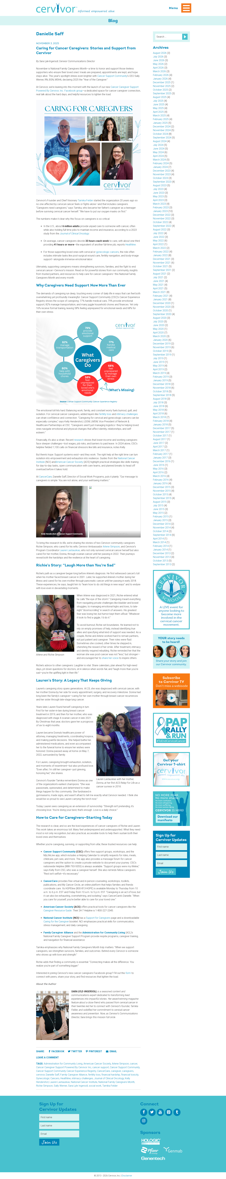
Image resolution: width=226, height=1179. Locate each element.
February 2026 (161, 75)
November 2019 (162, 347)
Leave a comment (47, 1057)
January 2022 (160, 255)
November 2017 (162, 431)
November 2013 (162, 557)
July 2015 (158, 505)
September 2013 (162, 564)
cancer (133, 1063)
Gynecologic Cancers (47, 1078)
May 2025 (158, 108)
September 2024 (162, 137)
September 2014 (162, 534)
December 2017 (161, 428)
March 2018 (159, 417)
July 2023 (158, 189)
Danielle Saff (52, 1074)
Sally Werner (60, 1085)
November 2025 (162, 86)
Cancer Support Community (112, 76)
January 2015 (160, 520)
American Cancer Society (69, 462)
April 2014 (158, 538)
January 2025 (160, 122)
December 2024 (161, 126)
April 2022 (158, 244)
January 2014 (160, 549)
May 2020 (158, 328)
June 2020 (158, 325)
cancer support (100, 1067)
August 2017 (160, 439)
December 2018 (161, 384)
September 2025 (162, 93)
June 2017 (158, 442)
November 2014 (162, 527)
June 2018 (158, 406)
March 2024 (159, 159)
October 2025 (160, 89)
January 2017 (160, 457)
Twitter (76, 1051)
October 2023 (160, 178)
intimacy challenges (127, 414)
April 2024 (158, 156)
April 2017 (158, 446)
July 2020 (158, 321)
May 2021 (158, 284)
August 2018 (160, 398)
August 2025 (160, 97)
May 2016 (158, 468)
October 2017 (160, 435)
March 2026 (159, 71)
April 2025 (158, 111)
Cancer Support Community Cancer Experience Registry (66, 1071)
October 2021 (160, 266)
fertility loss (105, 414)
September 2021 (162, 270)
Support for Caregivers (98, 917)
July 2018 (158, 402)
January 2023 (160, 211)
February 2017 (161, 454)
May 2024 (158, 152)
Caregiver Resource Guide (58, 910)
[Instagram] (143, 1121)
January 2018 (160, 424)
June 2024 (158, 148)
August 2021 (160, 273)
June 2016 (158, 465)
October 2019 (160, 351)
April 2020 (158, 332)
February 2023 (161, 207)
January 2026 (160, 78)
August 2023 (160, 185)
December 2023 (161, 170)
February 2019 (161, 376)
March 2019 (159, 373)
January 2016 (160, 483)
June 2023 (158, 192)
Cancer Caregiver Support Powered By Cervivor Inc (63, 1067)
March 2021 (159, 292)
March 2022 (159, 248)
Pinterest (95, 1051)
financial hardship (110, 1074)
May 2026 (158, 64)
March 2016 (159, 476)
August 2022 (160, 229)
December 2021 (161, 259)
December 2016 (161, 461)
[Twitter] (152, 1112)
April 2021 (158, 288)
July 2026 (158, 56)
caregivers (127, 1071)
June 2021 (158, 281)
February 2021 (161, 295)
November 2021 (162, 262)
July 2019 (158, 358)
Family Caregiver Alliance (73, 1074)
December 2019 (161, 343)
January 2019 (160, 380)
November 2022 (162, 218)
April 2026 (158, 67)
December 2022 (161, 214)
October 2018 (160, 391)
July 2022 (158, 233)
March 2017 (159, 450)
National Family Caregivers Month (116, 1082)
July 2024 (158, 144)
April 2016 (158, 472)
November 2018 (162, 387)
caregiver (116, 1071)
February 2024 (161, 163)
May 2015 (158, 512)
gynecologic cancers (107, 251)
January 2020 (160, 339)
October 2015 (160, 494)
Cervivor (56, 8)
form (128, 973)
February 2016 (161, 479)
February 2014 (161, 546)
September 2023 (162, 181)
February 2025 (161, 119)
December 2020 (161, 303)
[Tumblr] (176, 1112)
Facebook (58, 1051)
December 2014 (161, 523)
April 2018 (158, 413)
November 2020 (162, 306)
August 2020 (160, 317)
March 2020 (159, 336)
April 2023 (158, 200)
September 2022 (162, 225)
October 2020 (160, 310)
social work (95, 1085)
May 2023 (158, 196)
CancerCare (45, 476)
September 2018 (162, 395)
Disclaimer (127, 1175)
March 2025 (159, 115)
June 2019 (158, 362)
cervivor (40, 1074)
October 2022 (160, 222)
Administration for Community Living (63, 1063)
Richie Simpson (44, 1085)
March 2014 (159, 542)
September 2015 (162, 498)
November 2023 (162, 174)
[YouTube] (160, 1112)
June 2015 (158, 509)
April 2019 (158, 369)
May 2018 (158, 409)
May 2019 (158, 365)
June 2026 (158, 60)
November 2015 (162, 490)
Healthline (130, 244)
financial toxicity (129, 1074)
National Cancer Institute (84, 1082)
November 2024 (162, 130)
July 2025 (158, 100)
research (79, 439)
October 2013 (160, 560)
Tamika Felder (85, 200)
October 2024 (160, 133)
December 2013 (161, 553)
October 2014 (160, 531)
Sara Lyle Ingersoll (78, 1085)
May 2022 (158, 240)
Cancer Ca (116, 87)
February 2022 (161, 251)
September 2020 (162, 314)
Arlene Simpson (111, 546)
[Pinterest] (168, 1112)
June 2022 (158, 236)
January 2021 (160, 299)
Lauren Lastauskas (70, 550)
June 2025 (158, 104)
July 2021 (158, 277)
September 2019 (162, 354)
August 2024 (160, 141)
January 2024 (160, 167)
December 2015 (161, 487)
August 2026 (160, 53)
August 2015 (160, 501)
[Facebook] (143, 1112)
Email (113, 1051)
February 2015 (161, 516)
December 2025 (161, 82)
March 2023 (159, 203)
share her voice (110, 658)
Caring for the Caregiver (56, 921)
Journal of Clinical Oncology (109, 1078)
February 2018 (161, 420)
